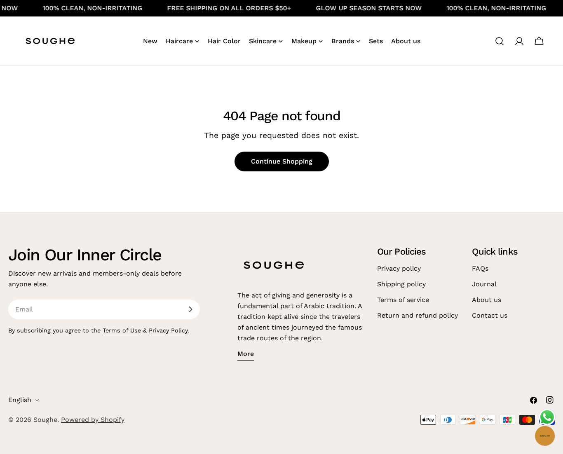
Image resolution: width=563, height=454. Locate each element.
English (19, 400)
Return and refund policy (417, 315)
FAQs (480, 268)
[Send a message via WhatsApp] (547, 417)
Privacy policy (399, 268)
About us (486, 300)
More (245, 354)
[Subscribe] (190, 309)
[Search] (499, 41)
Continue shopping (281, 161)
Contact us (489, 315)
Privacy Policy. (169, 330)
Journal (484, 284)
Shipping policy (401, 284)
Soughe (45, 420)
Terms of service (403, 300)
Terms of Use (122, 330)
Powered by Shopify (92, 420)
